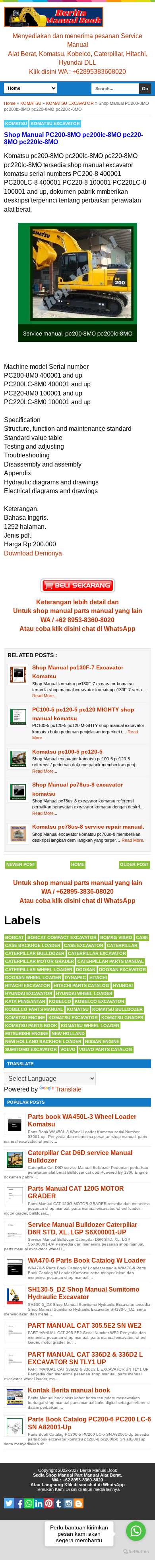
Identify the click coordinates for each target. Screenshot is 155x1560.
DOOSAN (85, 969)
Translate (68, 1089)
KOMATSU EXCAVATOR (55, 123)
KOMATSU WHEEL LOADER (90, 1025)
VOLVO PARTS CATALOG (105, 1049)
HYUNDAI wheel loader (84, 993)
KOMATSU (16, 123)
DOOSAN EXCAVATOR (122, 969)
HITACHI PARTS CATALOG (81, 985)
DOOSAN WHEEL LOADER (33, 977)
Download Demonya (33, 553)
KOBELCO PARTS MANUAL (34, 1009)
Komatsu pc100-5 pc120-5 (67, 751)
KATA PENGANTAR (25, 1001)
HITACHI (98, 977)
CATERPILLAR (122, 945)
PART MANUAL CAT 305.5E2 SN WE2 (84, 1325)
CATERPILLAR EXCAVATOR (97, 953)
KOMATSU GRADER (122, 1017)
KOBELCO (60, 1001)
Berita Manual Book (98, 1470)
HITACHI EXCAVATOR (27, 985)
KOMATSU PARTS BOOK (31, 1025)
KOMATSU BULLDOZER (117, 1009)
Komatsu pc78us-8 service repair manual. (88, 826)
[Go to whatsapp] (136, 1531)
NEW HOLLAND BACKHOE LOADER (43, 1041)
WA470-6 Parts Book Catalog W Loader (86, 1260)
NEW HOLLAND (68, 1033)
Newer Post (20, 864)
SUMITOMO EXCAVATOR (31, 1049)
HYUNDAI (123, 985)
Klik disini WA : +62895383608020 (77, 71)
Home (77, 864)
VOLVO (68, 1049)
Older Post (134, 864)
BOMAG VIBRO (116, 937)
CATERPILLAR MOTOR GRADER (39, 961)
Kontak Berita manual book (69, 1390)
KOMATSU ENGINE (25, 1017)
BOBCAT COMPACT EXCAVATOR (62, 937)
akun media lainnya (101, 1489)
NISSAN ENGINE (102, 1041)
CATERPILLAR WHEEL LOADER (38, 969)
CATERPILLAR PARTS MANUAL (111, 961)
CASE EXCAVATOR (83, 945)
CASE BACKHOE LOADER (32, 945)
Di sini (71, 1489)
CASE (142, 937)
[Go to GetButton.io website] (136, 1551)
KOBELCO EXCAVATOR (99, 1001)
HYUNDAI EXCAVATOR (28, 993)
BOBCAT (14, 937)
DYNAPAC (75, 977)
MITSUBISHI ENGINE (26, 1033)
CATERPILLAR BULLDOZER (34, 953)
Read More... (44, 695)
